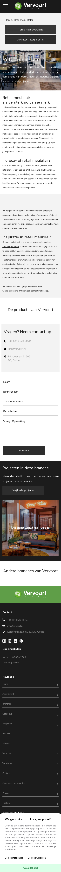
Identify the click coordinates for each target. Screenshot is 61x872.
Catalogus (7, 713)
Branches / (20, 20)
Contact (6, 773)
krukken (15, 246)
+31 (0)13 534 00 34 (19, 341)
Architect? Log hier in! (30, 39)
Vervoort (6, 753)
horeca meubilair (47, 224)
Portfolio (6, 733)
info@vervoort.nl (17, 348)
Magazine (7, 723)
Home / (9, 20)
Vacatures (7, 763)
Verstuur (24, 450)
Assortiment (8, 694)
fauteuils (6, 246)
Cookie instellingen (14, 858)
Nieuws (6, 743)
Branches (6, 703)
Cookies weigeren (37, 858)
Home (5, 684)
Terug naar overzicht (30, 29)
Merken (6, 803)
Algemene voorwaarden (13, 783)
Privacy (5, 793)
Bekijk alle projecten (23, 490)
